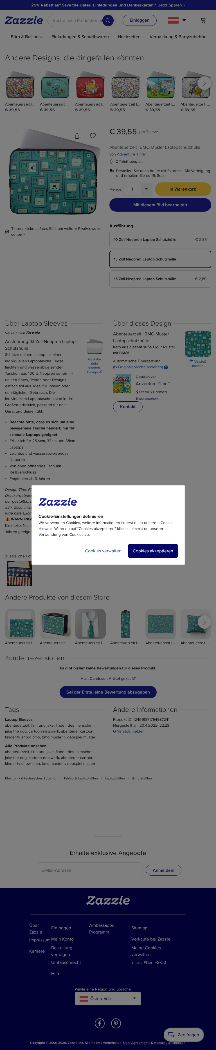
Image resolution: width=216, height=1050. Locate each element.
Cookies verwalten (103, 551)
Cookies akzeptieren (153, 551)
